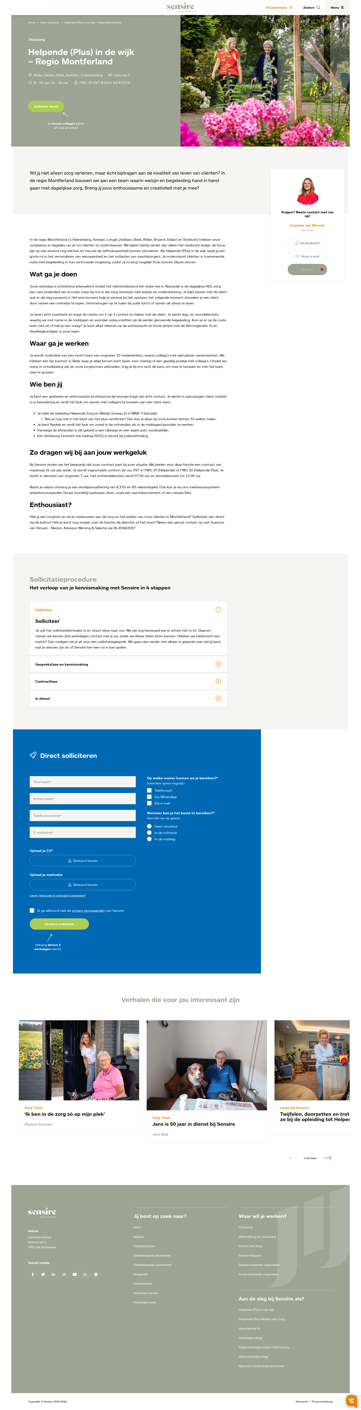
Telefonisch (163, 790)
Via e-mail (162, 803)
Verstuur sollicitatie (59, 924)
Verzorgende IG (249, 1328)
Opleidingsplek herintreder (152, 1255)
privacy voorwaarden (88, 910)
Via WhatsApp (166, 797)
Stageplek (140, 1274)
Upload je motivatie (46, 875)
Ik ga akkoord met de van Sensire (80, 910)
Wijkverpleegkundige (253, 1356)
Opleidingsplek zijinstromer (152, 1265)
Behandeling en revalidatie (257, 1236)
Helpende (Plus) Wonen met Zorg (261, 1319)
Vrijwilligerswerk (144, 1302)
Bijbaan (138, 1236)
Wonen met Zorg (250, 1246)
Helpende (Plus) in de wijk (256, 1309)
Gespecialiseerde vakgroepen (259, 1265)
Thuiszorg (246, 1227)
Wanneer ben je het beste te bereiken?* (181, 813)
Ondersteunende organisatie (258, 1274)
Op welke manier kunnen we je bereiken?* (182, 778)
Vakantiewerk (142, 1283)
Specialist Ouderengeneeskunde (261, 1366)
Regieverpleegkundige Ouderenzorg (264, 1347)
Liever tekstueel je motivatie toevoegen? (58, 895)
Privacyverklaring (322, 1401)
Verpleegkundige (250, 1338)
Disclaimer (302, 1401)
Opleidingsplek (144, 1246)
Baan (137, 1227)
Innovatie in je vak (145, 1293)
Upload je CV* (41, 851)
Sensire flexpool (250, 1255)
